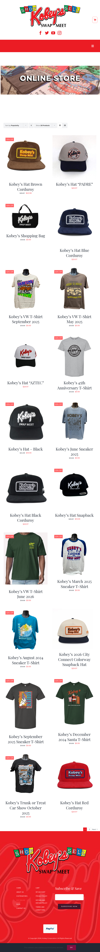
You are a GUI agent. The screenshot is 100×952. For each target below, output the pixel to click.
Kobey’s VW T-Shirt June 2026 (26, 594)
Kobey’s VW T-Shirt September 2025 (26, 319)
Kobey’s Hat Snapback (74, 515)
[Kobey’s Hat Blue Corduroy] (74, 203)
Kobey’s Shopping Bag (25, 235)
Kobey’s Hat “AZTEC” (25, 382)
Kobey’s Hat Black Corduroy (25, 517)
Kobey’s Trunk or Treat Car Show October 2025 (25, 807)
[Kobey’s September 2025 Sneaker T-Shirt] (26, 678)
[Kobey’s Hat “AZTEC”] (26, 335)
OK (71, 947)
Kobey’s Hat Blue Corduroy (74, 253)
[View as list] (64, 125)
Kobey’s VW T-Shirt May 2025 (74, 319)
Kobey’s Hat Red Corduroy (74, 805)
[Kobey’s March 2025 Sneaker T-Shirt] (74, 534)
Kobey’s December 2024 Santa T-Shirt (74, 737)
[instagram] (59, 33)
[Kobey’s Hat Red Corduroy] (74, 755)
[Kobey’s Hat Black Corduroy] (26, 468)
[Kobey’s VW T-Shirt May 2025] (74, 269)
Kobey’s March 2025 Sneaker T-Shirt (74, 584)
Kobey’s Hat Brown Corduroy (25, 186)
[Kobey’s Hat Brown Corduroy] (26, 137)
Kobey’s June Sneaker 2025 (74, 451)
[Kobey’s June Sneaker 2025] (74, 401)
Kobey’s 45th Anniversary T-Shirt (74, 385)
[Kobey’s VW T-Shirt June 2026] (26, 534)
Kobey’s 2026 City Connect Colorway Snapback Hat (74, 659)
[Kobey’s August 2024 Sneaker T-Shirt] (26, 610)
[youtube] (53, 33)
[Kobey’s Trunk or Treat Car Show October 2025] (26, 755)
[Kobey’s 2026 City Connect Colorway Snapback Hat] (72, 610)
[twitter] (47, 33)
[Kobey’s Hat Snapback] (74, 468)
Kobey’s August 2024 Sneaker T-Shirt (25, 660)
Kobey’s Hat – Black (25, 449)
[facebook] (40, 33)
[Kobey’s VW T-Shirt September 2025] (26, 269)
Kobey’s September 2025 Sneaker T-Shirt (26, 739)
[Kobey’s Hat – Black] (26, 401)
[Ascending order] (31, 125)
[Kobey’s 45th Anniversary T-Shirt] (74, 335)
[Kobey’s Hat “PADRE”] (74, 137)
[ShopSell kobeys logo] (50, 6)
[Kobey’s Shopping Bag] (26, 203)
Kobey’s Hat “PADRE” (74, 184)
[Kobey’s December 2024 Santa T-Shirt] (74, 678)
